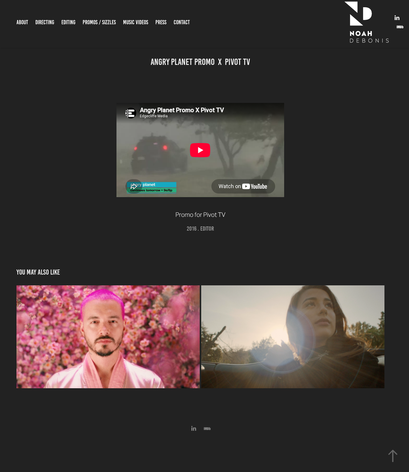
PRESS (160, 22)
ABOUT (22, 22)
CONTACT (182, 22)
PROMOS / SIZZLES (99, 22)
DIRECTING (44, 22)
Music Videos (135, 22)
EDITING (68, 22)
